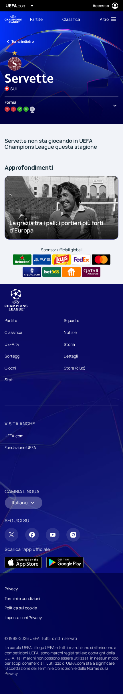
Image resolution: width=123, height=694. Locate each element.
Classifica (13, 332)
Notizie (70, 332)
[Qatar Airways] (91, 272)
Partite (11, 320)
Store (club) (75, 368)
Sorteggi (12, 356)
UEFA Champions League (13, 19)
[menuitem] (41, 19)
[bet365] (51, 272)
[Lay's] (61, 259)
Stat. (9, 379)
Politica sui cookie (21, 608)
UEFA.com (14, 435)
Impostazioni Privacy (23, 617)
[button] (106, 19)
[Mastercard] (101, 259)
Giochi (10, 368)
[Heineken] (22, 259)
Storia (69, 344)
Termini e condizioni (22, 598)
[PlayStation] (42, 259)
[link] (36, 19)
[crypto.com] (32, 272)
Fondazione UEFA (20, 447)
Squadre (71, 320)
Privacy (11, 588)
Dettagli (71, 356)
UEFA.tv (12, 344)
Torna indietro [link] (22, 41)
